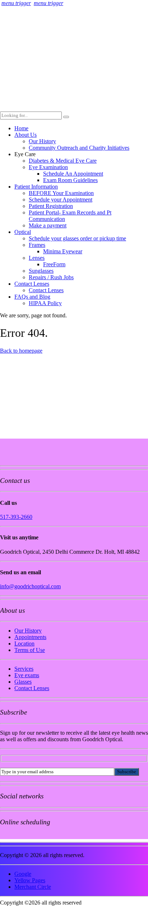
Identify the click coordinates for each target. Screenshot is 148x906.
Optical (22, 232)
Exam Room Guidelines (70, 180)
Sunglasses (41, 271)
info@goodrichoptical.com (30, 586)
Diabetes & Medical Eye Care (63, 161)
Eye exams (26, 675)
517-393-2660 (16, 517)
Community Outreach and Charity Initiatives (79, 148)
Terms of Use (29, 650)
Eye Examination (48, 167)
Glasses (23, 682)
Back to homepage (21, 351)
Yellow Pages (29, 880)
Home (21, 128)
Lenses (37, 258)
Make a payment (47, 225)
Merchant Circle (32, 887)
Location (24, 643)
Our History (42, 141)
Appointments (30, 637)
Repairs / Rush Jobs (51, 277)
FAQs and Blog (32, 297)
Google (22, 874)
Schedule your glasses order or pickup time (77, 238)
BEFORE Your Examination (61, 193)
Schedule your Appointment (60, 199)
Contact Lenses (31, 284)
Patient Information (36, 187)
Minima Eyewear (62, 251)
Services (23, 669)
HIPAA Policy (45, 303)
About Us (25, 135)
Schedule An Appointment (73, 174)
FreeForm (54, 264)
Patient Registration (51, 206)
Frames (37, 245)
